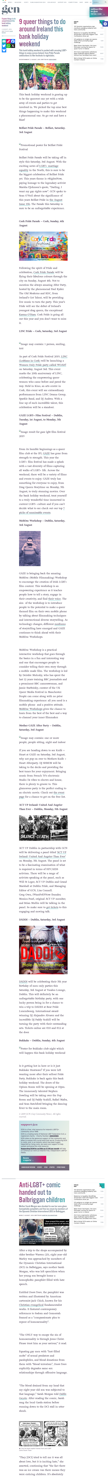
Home (4, 2)
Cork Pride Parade (43, 272)
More (86, 2)
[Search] (105, 2)
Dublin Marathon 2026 (37, 2)
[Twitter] (4, 45)
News (10, 2)
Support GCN (62, 2)
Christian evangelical (31, 1305)
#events (39, 1167)
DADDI (23, 981)
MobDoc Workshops (30, 709)
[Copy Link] (8, 41)
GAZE (46, 453)
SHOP (81, 2)
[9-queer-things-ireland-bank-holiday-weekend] (44, 76)
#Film (45, 1167)
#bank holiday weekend (28, 1167)
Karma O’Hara (27, 314)
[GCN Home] (11, 10)
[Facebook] (13, 41)
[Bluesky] (4, 50)
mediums (60, 624)
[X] (13, 45)
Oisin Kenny (52, 59)
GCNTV (26, 2)
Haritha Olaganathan (49, 1215)
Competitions (73, 2)
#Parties (52, 1167)
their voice (54, 599)
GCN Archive (51, 2)
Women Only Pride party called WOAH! (42, 365)
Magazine (18, 2)
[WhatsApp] (8, 45)
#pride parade (61, 1167)
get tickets (52, 907)
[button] (105, 24)
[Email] (4, 41)
